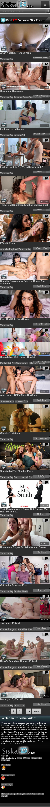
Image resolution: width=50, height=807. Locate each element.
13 (29, 711)
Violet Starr (19, 705)
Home (19, 758)
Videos (27, 758)
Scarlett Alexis (7, 401)
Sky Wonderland (20, 363)
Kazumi (32, 629)
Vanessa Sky (6, 59)
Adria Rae (23, 629)
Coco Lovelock (21, 477)
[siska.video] (25, 4)
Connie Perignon (8, 629)
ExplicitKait (5, 363)
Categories (37, 758)
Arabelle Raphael (9, 249)
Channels (5, 760)
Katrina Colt (19, 135)
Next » (36, 711)
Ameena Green (21, 97)
